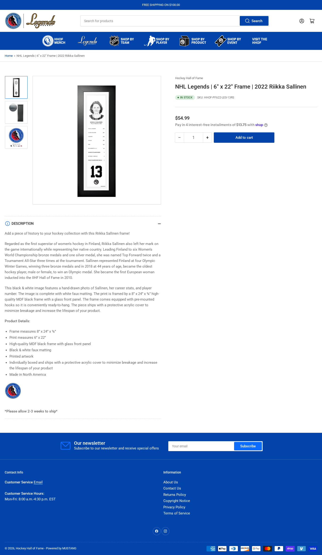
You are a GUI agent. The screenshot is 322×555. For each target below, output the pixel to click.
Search (257, 21)
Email (38, 482)
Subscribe (248, 446)
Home (9, 55)
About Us (170, 482)
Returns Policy (174, 495)
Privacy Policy (174, 507)
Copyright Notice (176, 501)
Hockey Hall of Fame (189, 78)
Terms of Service (176, 513)
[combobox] (174, 20)
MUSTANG (69, 548)
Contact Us (172, 488)
